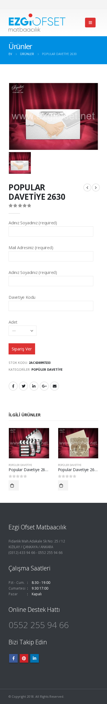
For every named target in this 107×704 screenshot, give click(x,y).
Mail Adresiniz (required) (31, 247)
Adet (13, 322)
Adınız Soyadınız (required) (33, 222)
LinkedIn (34, 386)
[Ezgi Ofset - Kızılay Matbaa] (37, 22)
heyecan (23, 386)
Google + (44, 386)
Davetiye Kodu (22, 297)
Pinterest (24, 658)
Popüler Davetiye (46, 369)
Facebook (13, 386)
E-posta (54, 386)
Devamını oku (14, 485)
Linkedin (34, 658)
